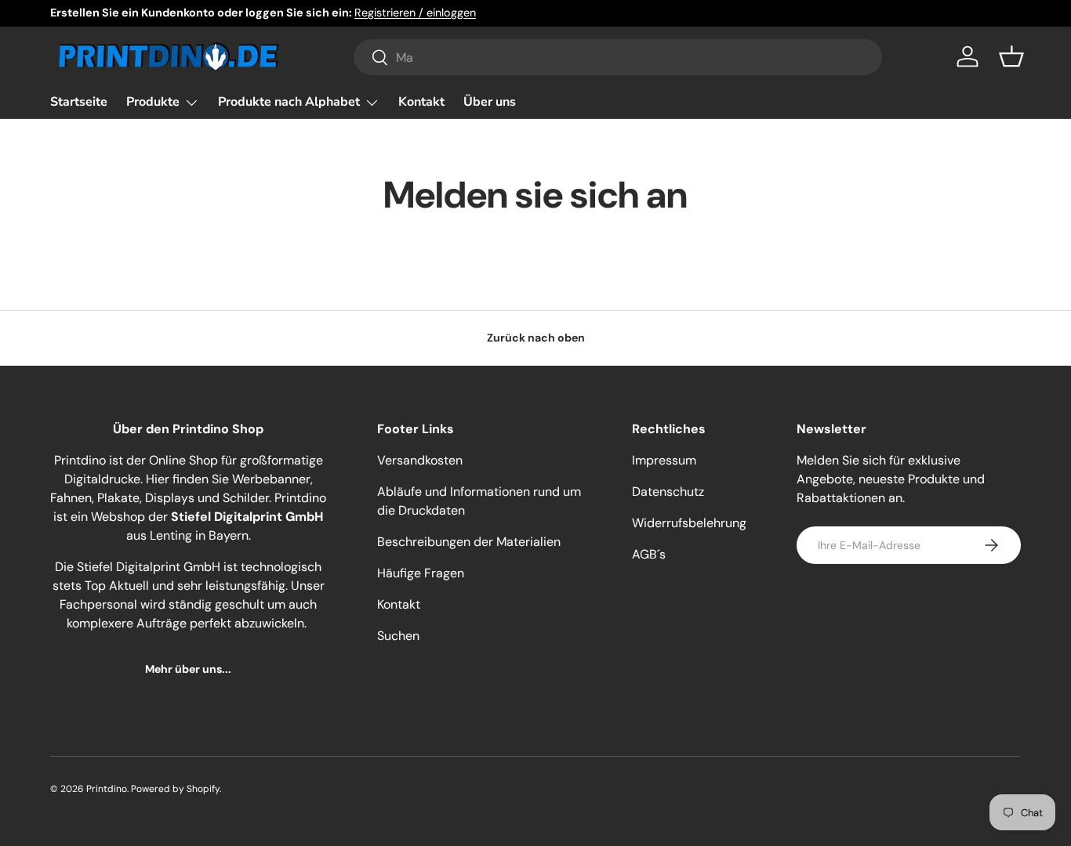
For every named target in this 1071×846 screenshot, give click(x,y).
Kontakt (421, 101)
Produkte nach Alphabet (289, 101)
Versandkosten (420, 460)
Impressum (664, 460)
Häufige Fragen (420, 573)
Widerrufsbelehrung (689, 523)
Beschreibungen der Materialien (469, 541)
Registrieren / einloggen (415, 12)
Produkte (153, 101)
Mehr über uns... (188, 669)
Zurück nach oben (536, 338)
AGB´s (649, 554)
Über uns (489, 101)
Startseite (78, 101)
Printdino (106, 789)
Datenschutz (668, 491)
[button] (1011, 56)
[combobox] (618, 57)
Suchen (398, 635)
